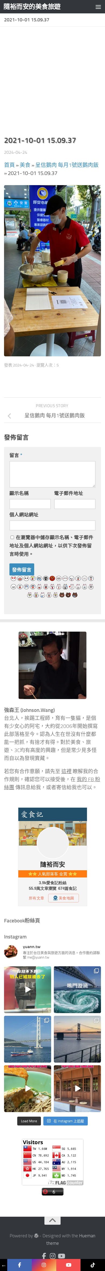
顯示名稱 (19, 493)
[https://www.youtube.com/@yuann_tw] (68, 1265)
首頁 (9, 165)
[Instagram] (52, 1256)
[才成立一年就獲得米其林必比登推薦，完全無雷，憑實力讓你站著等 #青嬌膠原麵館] (27, 1088)
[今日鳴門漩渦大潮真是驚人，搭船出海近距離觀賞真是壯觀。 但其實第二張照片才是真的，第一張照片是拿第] (77, 989)
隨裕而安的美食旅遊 (32, 6)
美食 (25, 165)
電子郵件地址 (68, 493)
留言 (15, 455)
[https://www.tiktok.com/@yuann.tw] (92, 1265)
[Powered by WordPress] (36, 1236)
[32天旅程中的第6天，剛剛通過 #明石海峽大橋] (27, 1039)
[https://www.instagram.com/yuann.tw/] (44, 1265)
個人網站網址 (23, 514)
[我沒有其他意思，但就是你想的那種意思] (27, 989)
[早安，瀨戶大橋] (77, 1039)
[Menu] (98, 6)
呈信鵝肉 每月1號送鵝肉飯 (67, 165)
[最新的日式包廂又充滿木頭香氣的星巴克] (77, 1088)
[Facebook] (44, 1256)
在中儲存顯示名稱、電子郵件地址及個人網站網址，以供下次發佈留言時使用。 (51, 546)
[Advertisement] (52, 82)
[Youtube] (61, 1256)
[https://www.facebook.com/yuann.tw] (19, 1265)
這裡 (66, 771)
